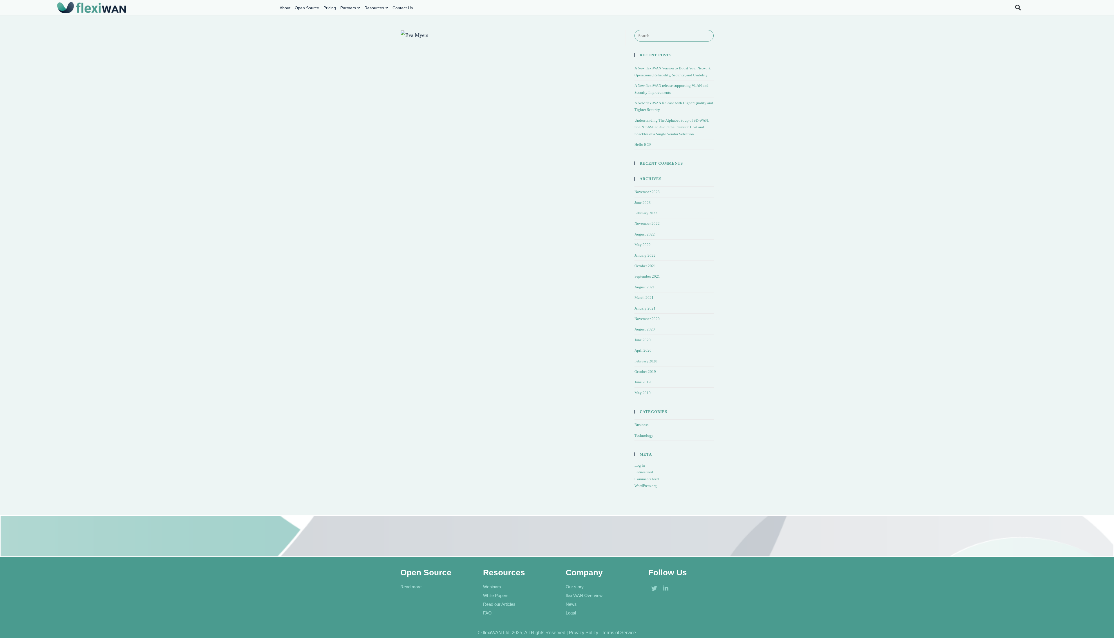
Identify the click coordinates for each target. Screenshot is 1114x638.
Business (641, 425)
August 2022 (644, 234)
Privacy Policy (583, 632)
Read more (411, 586)
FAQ (487, 612)
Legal (571, 612)
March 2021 (644, 297)
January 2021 (645, 308)
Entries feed (643, 472)
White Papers (496, 595)
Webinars (492, 586)
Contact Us (403, 8)
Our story (575, 586)
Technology (643, 435)
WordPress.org (645, 486)
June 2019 (642, 382)
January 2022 (645, 255)
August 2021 (644, 287)
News (571, 604)
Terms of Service (619, 632)
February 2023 (645, 213)
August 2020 (644, 329)
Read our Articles (499, 604)
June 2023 (642, 202)
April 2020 (643, 350)
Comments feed (646, 479)
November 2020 (647, 319)
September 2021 (647, 276)
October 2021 (645, 266)
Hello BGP (642, 144)
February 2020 (645, 361)
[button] (1018, 8)
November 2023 (647, 192)
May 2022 (642, 244)
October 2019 (645, 371)
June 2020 (642, 340)
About (285, 8)
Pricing (329, 8)
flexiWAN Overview (584, 595)
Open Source (307, 8)
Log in (639, 465)
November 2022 (647, 223)
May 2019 (642, 393)
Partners (348, 8)
